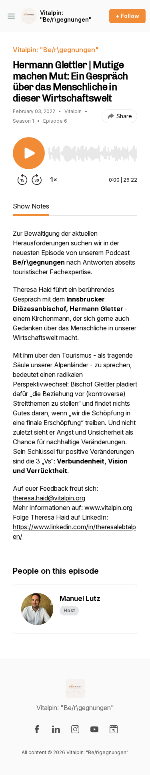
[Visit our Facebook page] (37, 729)
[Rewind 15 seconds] (22, 179)
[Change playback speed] (54, 179)
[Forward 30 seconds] (36, 179)
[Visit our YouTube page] (94, 729)
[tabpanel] (75, 389)
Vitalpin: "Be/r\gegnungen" (66, 16)
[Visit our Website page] (114, 729)
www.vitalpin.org (108, 508)
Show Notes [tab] (31, 206)
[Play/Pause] (29, 153)
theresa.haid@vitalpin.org (49, 498)
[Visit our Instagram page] (75, 729)
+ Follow (127, 15)
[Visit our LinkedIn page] (56, 729)
